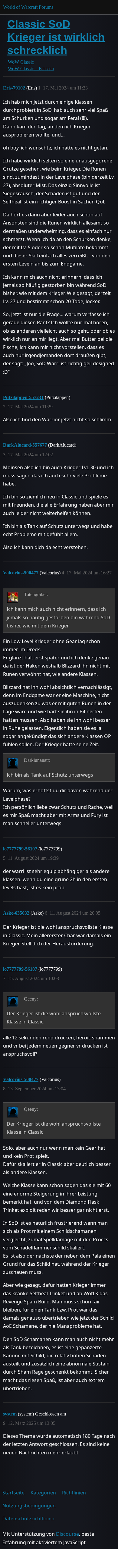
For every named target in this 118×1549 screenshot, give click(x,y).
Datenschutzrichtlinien (28, 1518)
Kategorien (43, 1492)
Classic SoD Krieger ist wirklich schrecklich (56, 37)
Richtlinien (74, 1492)
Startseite (13, 1492)
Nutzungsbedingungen (29, 1505)
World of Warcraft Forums (28, 7)
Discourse (67, 1534)
